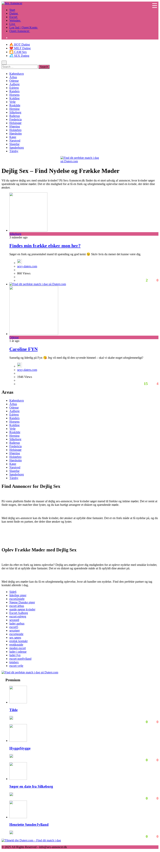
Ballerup (14, 116)
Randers (14, 91)
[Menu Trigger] (154, 5)
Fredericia (15, 119)
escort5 (13, 627)
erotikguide (16, 644)
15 (145, 383)
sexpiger (14, 630)
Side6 (12, 591)
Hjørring (14, 126)
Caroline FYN (23, 349)
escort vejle (16, 665)
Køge (12, 137)
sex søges (15, 637)
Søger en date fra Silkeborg (31, 786)
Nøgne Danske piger (22, 602)
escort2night (16, 598)
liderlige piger (17, 595)
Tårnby (13, 151)
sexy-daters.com (27, 266)
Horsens (14, 94)
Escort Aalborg (18, 613)
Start (12, 10)
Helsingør (15, 123)
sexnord (14, 620)
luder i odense (18, 651)
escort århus (16, 606)
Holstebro (15, 130)
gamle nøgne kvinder (22, 609)
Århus (13, 77)
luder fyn (14, 655)
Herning (14, 109)
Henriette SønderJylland (29, 824)
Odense (14, 80)
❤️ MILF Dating (20, 48)
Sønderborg (16, 147)
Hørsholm (15, 133)
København (16, 73)
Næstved (14, 140)
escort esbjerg (17, 616)
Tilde (13, 710)
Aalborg (14, 84)
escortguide (16, 634)
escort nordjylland (20, 658)
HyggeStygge (19, 748)
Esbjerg (14, 87)
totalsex (14, 662)
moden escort (17, 648)
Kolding (14, 98)
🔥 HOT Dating (19, 44)
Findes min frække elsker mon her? (45, 245)
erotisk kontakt (18, 641)
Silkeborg (15, 112)
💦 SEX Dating (19, 55)
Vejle (12, 101)
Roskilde (14, 105)
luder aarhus (16, 623)
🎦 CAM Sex (18, 52)
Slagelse (14, 144)
